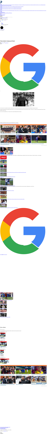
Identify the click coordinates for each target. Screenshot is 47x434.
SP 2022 (8, 5)
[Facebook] (2, 20)
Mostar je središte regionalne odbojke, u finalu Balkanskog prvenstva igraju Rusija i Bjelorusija (7, 144)
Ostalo (6, 6)
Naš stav (35, 10)
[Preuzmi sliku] (1, 339)
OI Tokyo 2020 (44, 10)
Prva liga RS (1, 6)
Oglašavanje (7, 427)
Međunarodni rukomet (16, 7)
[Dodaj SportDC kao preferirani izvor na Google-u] (23, 90)
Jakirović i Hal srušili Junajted (19, 384)
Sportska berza (3, 10)
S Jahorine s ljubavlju (2, 12)
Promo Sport (37, 10)
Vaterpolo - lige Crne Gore (19, 10)
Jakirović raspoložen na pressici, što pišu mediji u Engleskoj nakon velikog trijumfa (23, 134)
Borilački (11, 10)
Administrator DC (2, 177)
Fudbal (2, 23)
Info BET (33, 10)
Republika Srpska (10, 123)
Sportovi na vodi (24, 10)
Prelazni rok (4, 5)
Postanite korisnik (2, 427)
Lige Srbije (8, 6)
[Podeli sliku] (0, 339)
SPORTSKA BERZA (2, 15)
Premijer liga (4, 6)
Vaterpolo (16, 10)
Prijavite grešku (1, 428)
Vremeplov (28, 10)
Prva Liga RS (1, 7)
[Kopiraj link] (4, 339)
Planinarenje (13, 10)
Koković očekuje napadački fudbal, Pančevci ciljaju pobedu (38, 384)
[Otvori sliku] (3, 339)
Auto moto (7, 10)
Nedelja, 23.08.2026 (2, 29)
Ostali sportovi (30, 10)
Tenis (5, 10)
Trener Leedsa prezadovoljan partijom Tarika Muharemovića (23, 143)
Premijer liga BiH (5, 7)
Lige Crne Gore (11, 6)
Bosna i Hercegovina (6, 123)
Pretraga (4, 428)
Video (26, 10)
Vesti (0, 3)
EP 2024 (7, 5)
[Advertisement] (23, 35)
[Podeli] (1, 43)
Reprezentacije (1, 5)
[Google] (1, 20)
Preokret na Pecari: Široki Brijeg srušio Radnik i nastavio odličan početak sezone (22, 375)
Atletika (9, 10)
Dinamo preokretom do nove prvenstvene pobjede (37, 143)
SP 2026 (10, 5)
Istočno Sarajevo (13, 123)
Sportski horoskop (41, 10)
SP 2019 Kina (21, 6)
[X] (4, 20)
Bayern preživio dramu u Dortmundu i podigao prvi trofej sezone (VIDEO (7, 375)
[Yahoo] (6, 20)
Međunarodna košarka (15, 6)
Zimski (1, 10)
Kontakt (5, 427)
